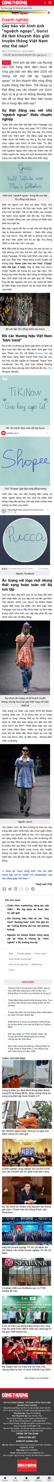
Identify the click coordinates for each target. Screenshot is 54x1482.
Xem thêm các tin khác (36, 1378)
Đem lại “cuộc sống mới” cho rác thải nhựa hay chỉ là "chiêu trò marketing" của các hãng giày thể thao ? (27, 874)
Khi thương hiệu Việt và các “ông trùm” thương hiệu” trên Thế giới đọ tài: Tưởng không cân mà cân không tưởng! (28, 924)
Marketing (37, 964)
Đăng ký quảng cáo (27, 1441)
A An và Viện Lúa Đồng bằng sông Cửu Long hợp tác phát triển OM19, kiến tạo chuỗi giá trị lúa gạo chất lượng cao (27, 1329)
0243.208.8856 (31, 1450)
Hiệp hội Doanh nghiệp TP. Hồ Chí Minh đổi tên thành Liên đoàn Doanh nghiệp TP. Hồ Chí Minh (26, 1250)
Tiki (50, 368)
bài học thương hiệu (19, 964)
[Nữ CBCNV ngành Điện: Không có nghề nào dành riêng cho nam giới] (27, 1116)
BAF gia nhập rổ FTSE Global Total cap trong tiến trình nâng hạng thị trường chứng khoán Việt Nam (27, 1036)
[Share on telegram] (33, 889)
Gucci (12, 970)
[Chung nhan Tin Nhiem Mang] (27, 1465)
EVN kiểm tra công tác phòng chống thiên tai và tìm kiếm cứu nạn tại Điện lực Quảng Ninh (29, 1024)
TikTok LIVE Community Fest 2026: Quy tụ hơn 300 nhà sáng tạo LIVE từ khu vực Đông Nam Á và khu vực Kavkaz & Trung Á (29, 991)
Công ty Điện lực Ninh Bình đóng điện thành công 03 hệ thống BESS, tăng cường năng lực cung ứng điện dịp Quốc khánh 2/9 (26, 1093)
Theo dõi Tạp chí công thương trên (17, 55)
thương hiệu (41, 353)
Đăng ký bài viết (27, 1437)
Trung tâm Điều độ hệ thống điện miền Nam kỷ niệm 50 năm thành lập (30, 1013)
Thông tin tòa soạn (27, 1433)
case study (41, 953)
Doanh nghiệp (15, 19)
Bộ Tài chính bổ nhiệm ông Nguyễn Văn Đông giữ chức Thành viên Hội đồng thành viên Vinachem (26, 1209)
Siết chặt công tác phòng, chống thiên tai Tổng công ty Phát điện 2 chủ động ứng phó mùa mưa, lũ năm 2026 (29, 1048)
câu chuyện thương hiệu (20, 959)
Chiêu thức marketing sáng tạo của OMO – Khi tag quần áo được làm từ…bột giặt (28, 909)
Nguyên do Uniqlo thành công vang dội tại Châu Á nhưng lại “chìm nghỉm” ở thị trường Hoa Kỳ (28, 939)
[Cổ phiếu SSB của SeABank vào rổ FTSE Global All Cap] (27, 1273)
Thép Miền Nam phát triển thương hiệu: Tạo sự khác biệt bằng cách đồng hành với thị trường (30, 1003)
